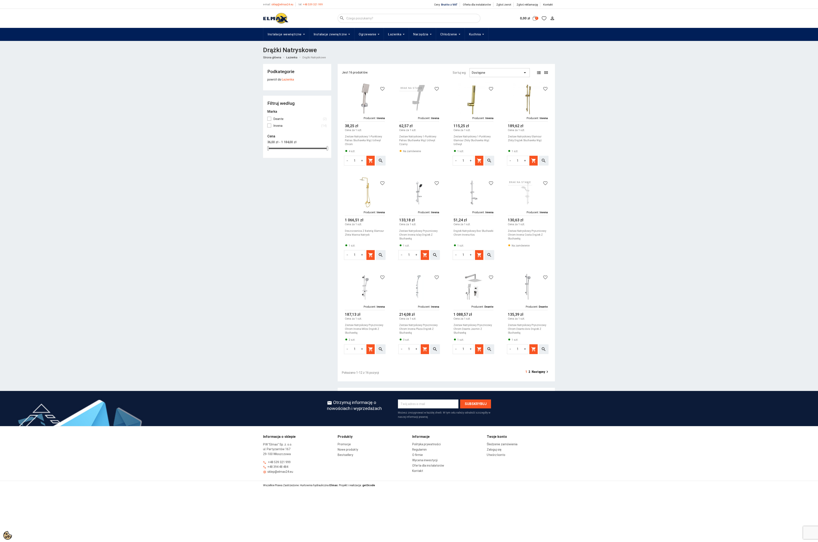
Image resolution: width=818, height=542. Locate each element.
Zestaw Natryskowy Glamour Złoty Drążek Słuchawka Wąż (525, 138)
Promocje (344, 444)
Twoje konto (497, 437)
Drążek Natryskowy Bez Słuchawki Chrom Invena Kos (473, 232)
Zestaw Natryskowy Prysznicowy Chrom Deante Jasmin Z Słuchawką (473, 329)
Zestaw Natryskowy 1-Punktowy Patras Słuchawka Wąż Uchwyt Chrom (363, 140)
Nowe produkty (348, 449)
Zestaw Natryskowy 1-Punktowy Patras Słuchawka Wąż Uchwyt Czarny (417, 140)
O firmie (417, 455)
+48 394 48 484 (275, 467)
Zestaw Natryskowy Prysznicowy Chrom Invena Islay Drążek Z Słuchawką (418, 234)
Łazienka (288, 79)
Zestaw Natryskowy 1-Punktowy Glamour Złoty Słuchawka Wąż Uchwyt (472, 140)
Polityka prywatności (426, 444)
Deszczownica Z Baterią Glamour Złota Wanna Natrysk (364, 232)
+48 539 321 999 (311, 4)
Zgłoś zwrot (503, 4)
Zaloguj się (494, 449)
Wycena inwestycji (425, 460)
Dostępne (499, 72)
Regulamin (419, 449)
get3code (368, 485)
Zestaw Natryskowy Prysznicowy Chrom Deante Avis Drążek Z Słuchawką (527, 329)
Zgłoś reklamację (527, 4)
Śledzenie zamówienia (502, 444)
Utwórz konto (496, 455)
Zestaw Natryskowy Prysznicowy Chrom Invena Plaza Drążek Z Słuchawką (418, 329)
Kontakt (548, 4)
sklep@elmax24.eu (278, 4)
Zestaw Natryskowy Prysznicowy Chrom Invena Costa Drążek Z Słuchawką (527, 234)
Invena (300, 125)
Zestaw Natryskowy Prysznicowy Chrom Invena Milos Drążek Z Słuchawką (364, 329)
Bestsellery (345, 455)
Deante (300, 119)
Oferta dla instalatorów (477, 4)
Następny (540, 371)
